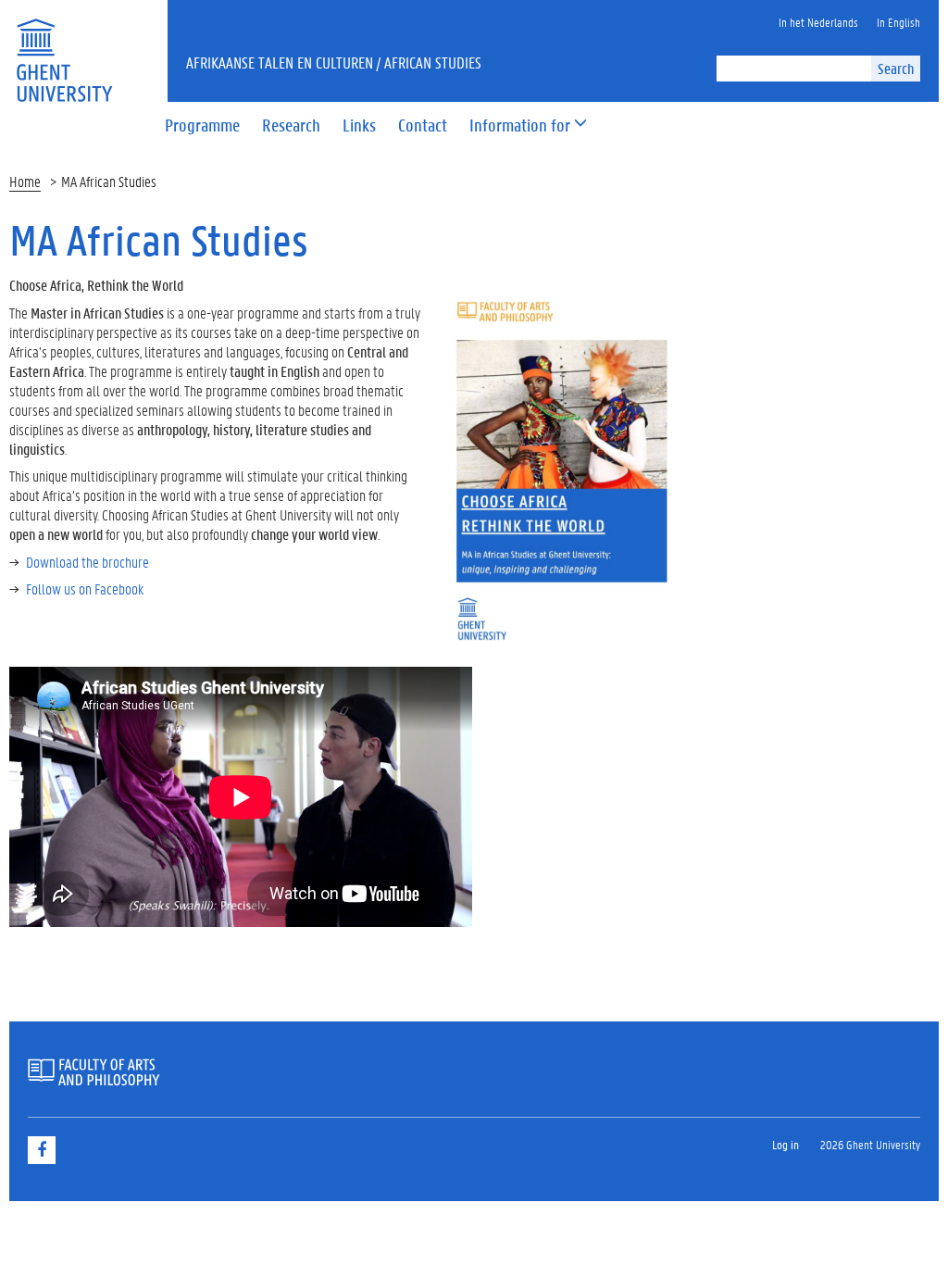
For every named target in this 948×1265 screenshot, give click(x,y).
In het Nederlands (818, 22)
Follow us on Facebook (84, 588)
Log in (785, 1144)
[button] (519, 126)
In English (898, 22)
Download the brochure (87, 561)
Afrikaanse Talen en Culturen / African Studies (333, 62)
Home (25, 181)
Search (896, 68)
